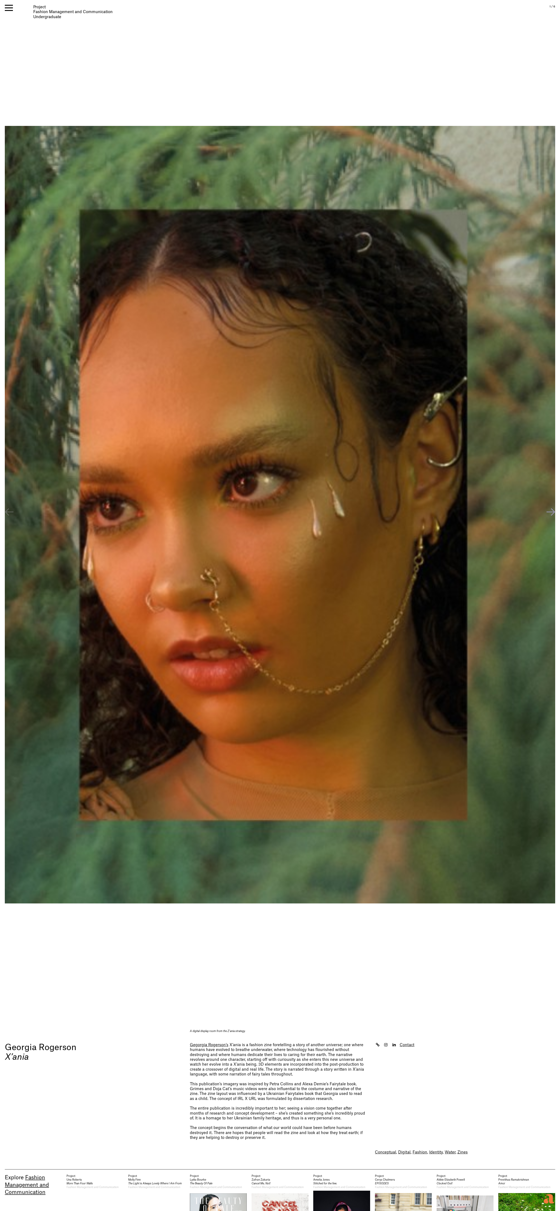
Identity (436, 1152)
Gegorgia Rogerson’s (209, 1045)
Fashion (420, 1152)
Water (450, 1152)
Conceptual (385, 1152)
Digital (404, 1152)
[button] (550, 512)
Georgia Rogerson (40, 1047)
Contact (407, 1045)
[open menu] (9, 8)
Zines (462, 1152)
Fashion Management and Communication (27, 1185)
